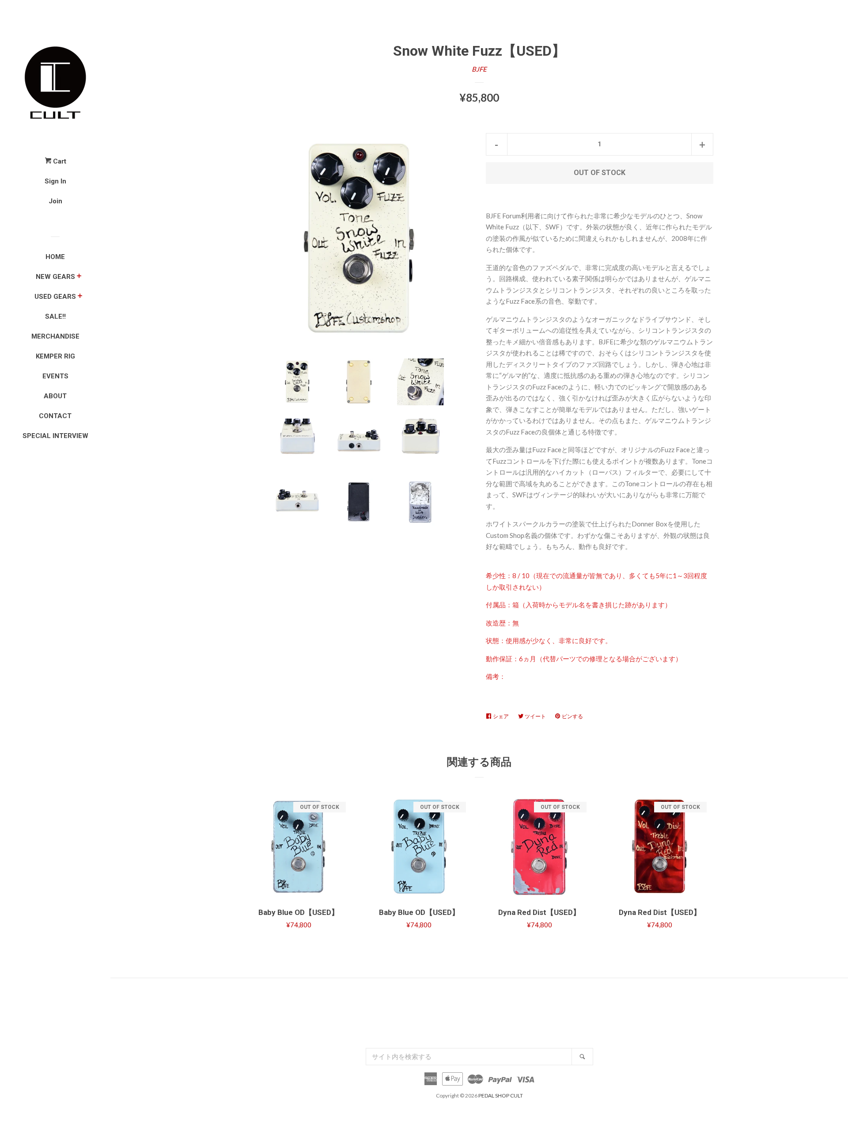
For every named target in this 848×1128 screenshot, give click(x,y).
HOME (55, 257)
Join (55, 201)
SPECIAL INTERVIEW (55, 436)
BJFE (479, 69)
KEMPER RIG (55, 356)
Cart (58, 161)
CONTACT (55, 416)
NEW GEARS (55, 277)
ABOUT (55, 396)
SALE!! (55, 316)
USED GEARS (55, 297)
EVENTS (55, 376)
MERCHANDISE (55, 336)
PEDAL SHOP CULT (500, 1095)
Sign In (55, 181)
